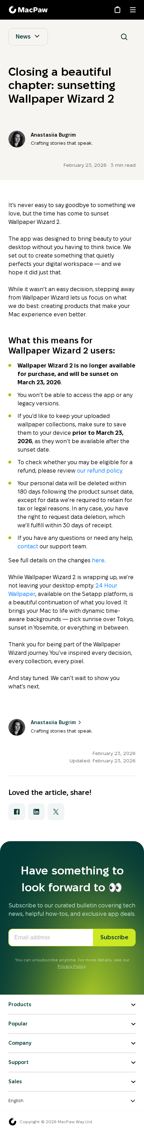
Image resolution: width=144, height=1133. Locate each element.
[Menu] (133, 10)
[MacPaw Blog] (29, 10)
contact (27, 546)
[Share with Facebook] (16, 811)
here (98, 560)
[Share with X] (56, 811)
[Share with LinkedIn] (36, 811)
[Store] (117, 9)
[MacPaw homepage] (12, 1122)
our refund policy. (100, 471)
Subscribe (114, 937)
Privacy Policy (71, 966)
